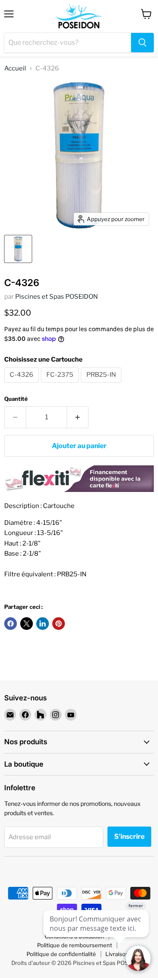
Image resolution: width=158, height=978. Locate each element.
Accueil (15, 68)
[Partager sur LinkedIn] (42, 623)
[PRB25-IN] (102, 385)
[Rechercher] (142, 42)
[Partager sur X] (26, 623)
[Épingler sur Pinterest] (58, 623)
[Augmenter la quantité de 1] (77, 417)
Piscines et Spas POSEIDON (56, 296)
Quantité (16, 399)
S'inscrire (129, 836)
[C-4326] (22, 385)
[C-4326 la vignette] (18, 248)
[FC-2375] (61, 385)
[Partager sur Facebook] (10, 623)
